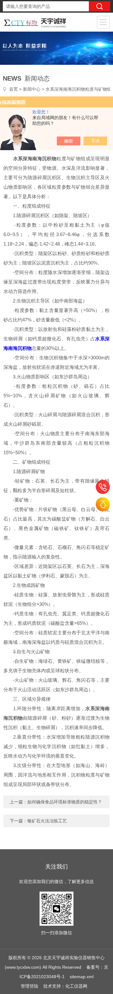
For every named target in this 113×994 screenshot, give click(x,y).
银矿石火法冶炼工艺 (47, 820)
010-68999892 (103, 487)
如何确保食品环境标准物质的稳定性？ (64, 801)
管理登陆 (29, 986)
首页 (13, 89)
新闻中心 (31, 89)
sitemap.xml (82, 976)
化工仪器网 (76, 986)
